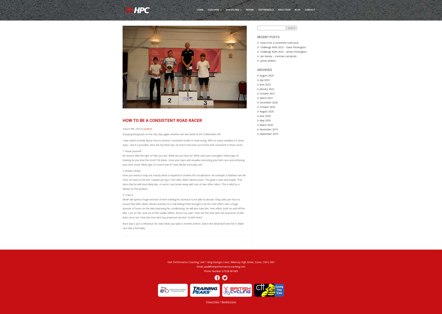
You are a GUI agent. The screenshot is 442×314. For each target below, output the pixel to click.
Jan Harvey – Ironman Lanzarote (278, 56)
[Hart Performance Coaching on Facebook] (217, 277)
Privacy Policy (212, 302)
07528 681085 (230, 271)
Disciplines (233, 9)
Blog (297, 9)
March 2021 (266, 98)
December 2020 (269, 102)
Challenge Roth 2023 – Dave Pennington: (283, 47)
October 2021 (267, 93)
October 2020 (267, 107)
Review (250, 9)
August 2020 (267, 111)
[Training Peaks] (205, 290)
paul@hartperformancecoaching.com (224, 266)
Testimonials (266, 9)
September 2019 (269, 134)
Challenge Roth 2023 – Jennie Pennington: (283, 51)
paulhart (148, 128)
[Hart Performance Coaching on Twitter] (224, 277)
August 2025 (267, 75)
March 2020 (266, 125)
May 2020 (265, 120)
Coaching (214, 9)
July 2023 (265, 80)
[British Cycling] (237, 290)
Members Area (229, 302)
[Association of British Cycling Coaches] (173, 290)
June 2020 (265, 116)
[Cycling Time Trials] (269, 290)
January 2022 (267, 89)
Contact (310, 9)
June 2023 (265, 84)
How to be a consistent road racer (279, 42)
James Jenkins (268, 60)
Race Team (284, 9)
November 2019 (269, 129)
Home (200, 9)
